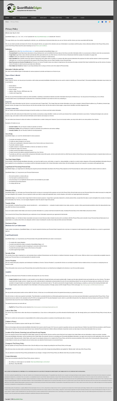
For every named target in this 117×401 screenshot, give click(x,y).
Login (82, 18)
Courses (33, 18)
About (75, 18)
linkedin (105, 21)
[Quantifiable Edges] (24, 12)
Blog (14, 18)
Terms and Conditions (41, 45)
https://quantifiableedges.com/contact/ (40, 362)
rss (109, 21)
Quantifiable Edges (18, 399)
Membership (23, 18)
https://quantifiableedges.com (42, 36)
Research (43, 18)
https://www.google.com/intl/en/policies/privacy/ (92, 284)
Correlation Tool (56, 18)
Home (7, 18)
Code (67, 18)
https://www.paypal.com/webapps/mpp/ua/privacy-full (45, 307)
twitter (98, 21)
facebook (102, 21)
